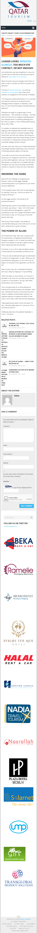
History (13, 928)
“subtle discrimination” (15, 90)
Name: (5, 445)
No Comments (29, 35)
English (29, 20)
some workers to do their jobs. (18, 77)
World (21, 35)
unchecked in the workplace (9, 92)
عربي (34, 20)
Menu (4, 28)
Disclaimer (31, 924)
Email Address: (8, 454)
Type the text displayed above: (22, 487)
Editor (3, 35)
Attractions (19, 924)
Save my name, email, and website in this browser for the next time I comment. (18, 475)
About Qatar (7, 924)
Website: (5, 463)
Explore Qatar (11, 926)
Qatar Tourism (25, 919)
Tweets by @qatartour (10, 526)
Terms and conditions (19, 931)
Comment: (6, 426)
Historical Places (26, 926)
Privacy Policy (24, 928)
